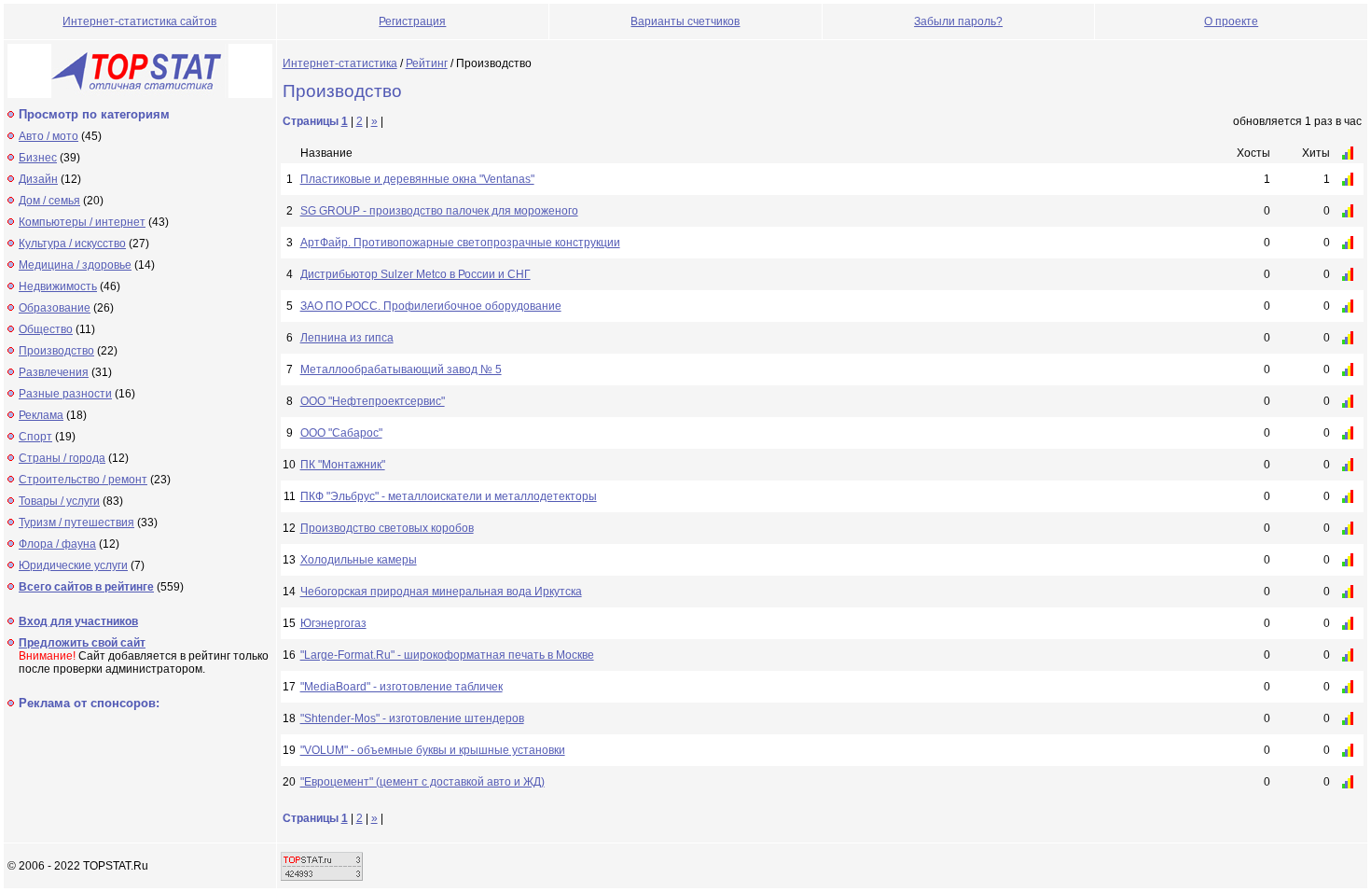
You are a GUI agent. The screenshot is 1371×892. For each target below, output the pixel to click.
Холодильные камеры (358, 559)
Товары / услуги (59, 501)
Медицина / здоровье (75, 265)
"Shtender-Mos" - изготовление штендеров (412, 718)
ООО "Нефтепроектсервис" (372, 401)
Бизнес (38, 157)
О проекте (1231, 21)
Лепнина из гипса (347, 337)
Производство (56, 350)
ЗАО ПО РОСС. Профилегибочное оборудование (430, 306)
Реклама (41, 415)
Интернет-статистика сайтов (139, 21)
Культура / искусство (72, 243)
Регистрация (412, 21)
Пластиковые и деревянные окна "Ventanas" (417, 179)
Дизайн (38, 179)
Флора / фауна (57, 544)
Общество (46, 329)
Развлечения (54, 372)
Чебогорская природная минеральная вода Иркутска (441, 591)
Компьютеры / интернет (82, 222)
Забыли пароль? (958, 21)
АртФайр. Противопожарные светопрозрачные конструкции (460, 242)
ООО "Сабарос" (341, 432)
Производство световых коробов (387, 528)
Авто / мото (48, 136)
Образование (54, 307)
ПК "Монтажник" (342, 464)
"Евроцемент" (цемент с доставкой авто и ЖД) (422, 781)
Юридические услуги (73, 565)
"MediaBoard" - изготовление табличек (401, 686)
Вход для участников (78, 621)
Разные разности (65, 393)
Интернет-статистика (340, 63)
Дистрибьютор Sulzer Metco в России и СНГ (415, 274)
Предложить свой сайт (82, 642)
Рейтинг (427, 63)
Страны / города (62, 458)
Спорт (35, 436)
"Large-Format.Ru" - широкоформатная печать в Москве (447, 655)
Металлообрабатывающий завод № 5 (401, 369)
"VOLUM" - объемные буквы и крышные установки (432, 750)
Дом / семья (49, 200)
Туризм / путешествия (76, 522)
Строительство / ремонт (83, 479)
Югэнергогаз (333, 623)
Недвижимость (58, 286)
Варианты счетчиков (685, 21)
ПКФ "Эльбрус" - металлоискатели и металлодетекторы (448, 496)
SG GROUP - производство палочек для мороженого (439, 210)
